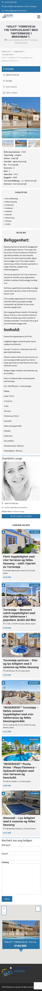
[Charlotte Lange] (21, 481)
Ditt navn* (6, 845)
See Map (8, 81)
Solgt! (13, 158)
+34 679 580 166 (10, 2)
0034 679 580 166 (12, 75)
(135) (6, 51)
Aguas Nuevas (18, 161)
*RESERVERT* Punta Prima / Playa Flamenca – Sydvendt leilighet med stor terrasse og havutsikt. (20, 770)
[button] (36, 118)
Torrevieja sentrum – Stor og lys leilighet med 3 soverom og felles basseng (21, 664)
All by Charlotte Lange (21, 516)
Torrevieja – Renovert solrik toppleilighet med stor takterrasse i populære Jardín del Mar (19, 614)
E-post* (5, 853)
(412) (18, 51)
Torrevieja (12, 164)
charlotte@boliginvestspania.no (15, 11)
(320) (7, 55)
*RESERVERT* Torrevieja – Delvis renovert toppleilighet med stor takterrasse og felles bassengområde (20, 714)
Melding (5, 862)
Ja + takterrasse (27, 180)
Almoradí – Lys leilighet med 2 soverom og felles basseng (19, 821)
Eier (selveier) (18, 184)
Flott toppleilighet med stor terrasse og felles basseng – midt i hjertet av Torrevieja (19, 561)
